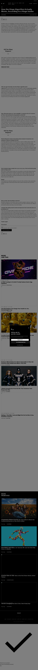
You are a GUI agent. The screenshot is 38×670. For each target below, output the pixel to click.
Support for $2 (19, 339)
